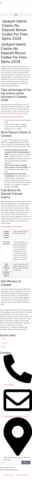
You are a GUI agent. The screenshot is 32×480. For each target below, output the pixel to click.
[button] (16, 14)
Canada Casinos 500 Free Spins (11, 226)
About (4, 339)
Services (4, 343)
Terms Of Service (22, 475)
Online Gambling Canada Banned (12, 116)
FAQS (3, 347)
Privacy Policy (8, 475)
